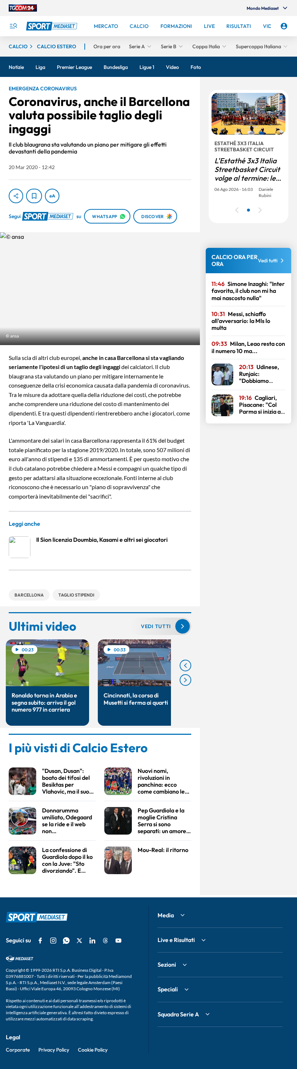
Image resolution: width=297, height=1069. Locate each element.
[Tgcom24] (23, 8)
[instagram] (53, 940)
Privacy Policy (53, 1050)
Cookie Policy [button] (93, 1050)
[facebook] (40, 940)
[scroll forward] (185, 680)
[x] (79, 940)
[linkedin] (92, 940)
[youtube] (118, 940)
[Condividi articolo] (16, 196)
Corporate (18, 1050)
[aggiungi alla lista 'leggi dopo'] (34, 196)
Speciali (168, 989)
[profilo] (284, 26)
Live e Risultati (176, 939)
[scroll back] (185, 665)
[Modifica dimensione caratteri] (52, 196)
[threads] (105, 940)
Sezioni (167, 964)
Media (166, 915)
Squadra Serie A (178, 1014)
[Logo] (52, 26)
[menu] (13, 26)
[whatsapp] (66, 940)
